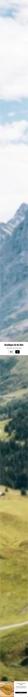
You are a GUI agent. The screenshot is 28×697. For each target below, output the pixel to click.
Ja (17, 352)
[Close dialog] (27, 682)
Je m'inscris (21, 692)
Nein (11, 352)
